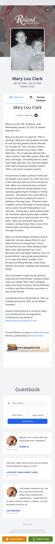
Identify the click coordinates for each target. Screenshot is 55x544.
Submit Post (27, 421)
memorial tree (39, 332)
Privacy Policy (20, 532)
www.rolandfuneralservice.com (21, 320)
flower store (37, 335)
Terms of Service (35, 532)
